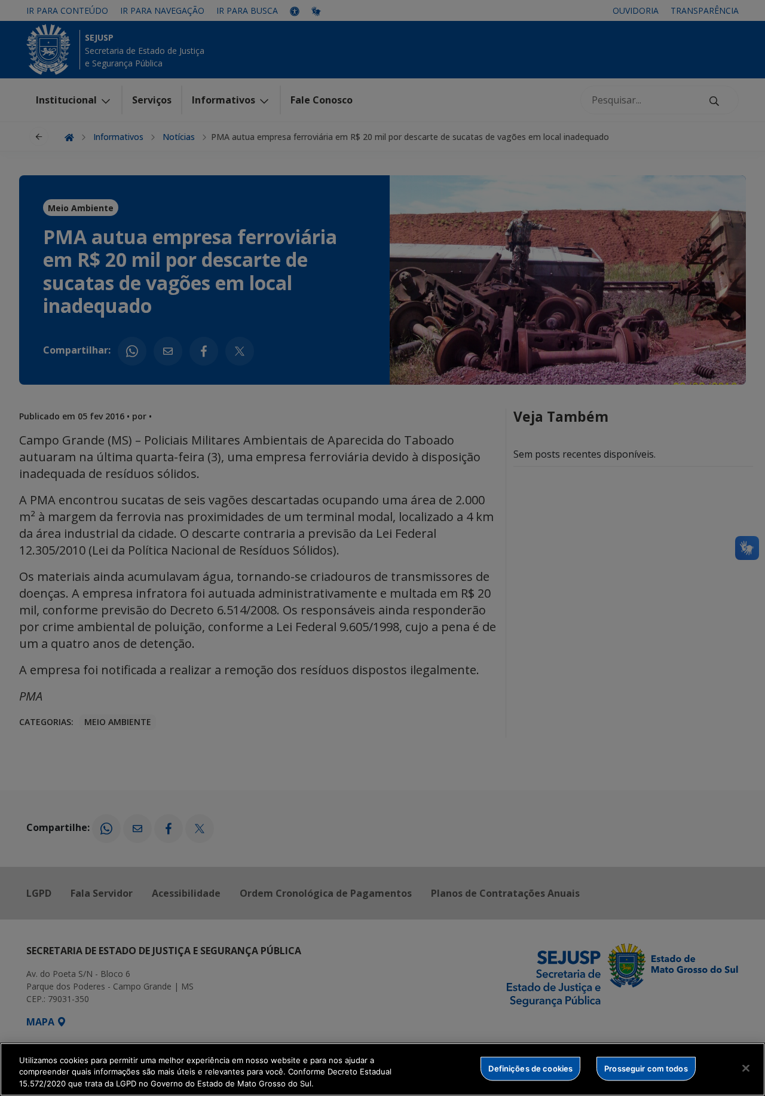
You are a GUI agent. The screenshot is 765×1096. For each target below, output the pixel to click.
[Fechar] (746, 1068)
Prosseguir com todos (646, 1068)
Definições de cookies (530, 1068)
